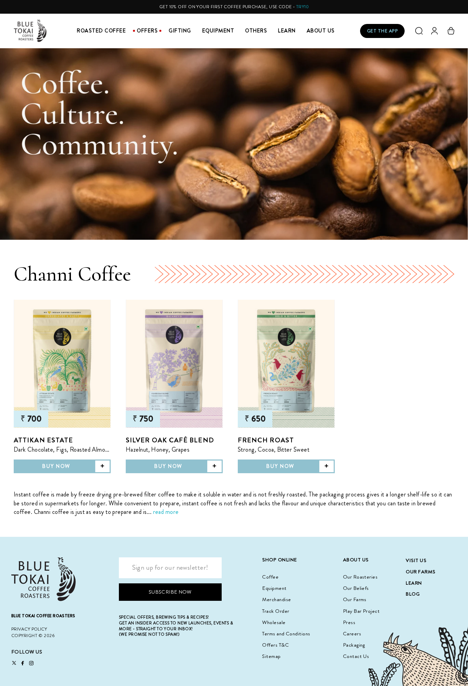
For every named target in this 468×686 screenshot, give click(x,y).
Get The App (382, 30)
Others (256, 31)
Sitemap (271, 656)
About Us (321, 31)
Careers (352, 633)
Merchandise (276, 599)
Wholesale (273, 622)
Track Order (275, 611)
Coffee (270, 577)
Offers (147, 31)
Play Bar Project (361, 611)
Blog (413, 594)
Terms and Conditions (286, 633)
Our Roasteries (360, 577)
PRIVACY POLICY (29, 629)
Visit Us (416, 560)
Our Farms (355, 599)
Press (349, 622)
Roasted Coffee (101, 31)
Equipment (218, 31)
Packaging (354, 645)
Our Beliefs (356, 588)
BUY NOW (56, 466)
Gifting (180, 31)
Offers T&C (275, 645)
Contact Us (356, 656)
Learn (287, 31)
